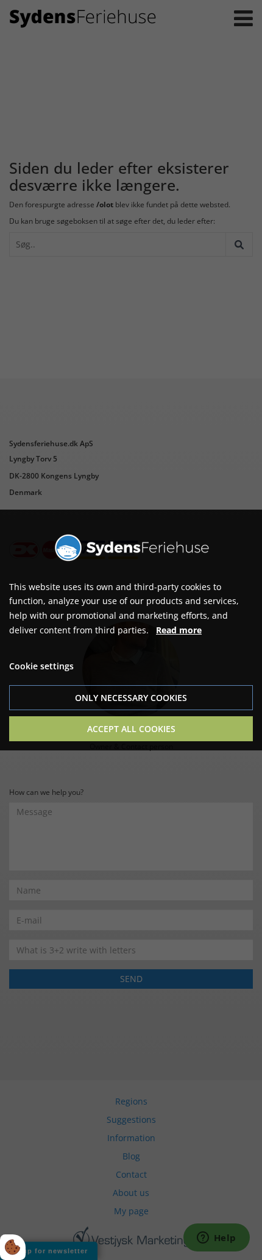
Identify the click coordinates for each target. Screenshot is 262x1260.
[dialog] (131, 630)
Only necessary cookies (131, 697)
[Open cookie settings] (13, 1247)
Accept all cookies (131, 729)
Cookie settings (41, 666)
